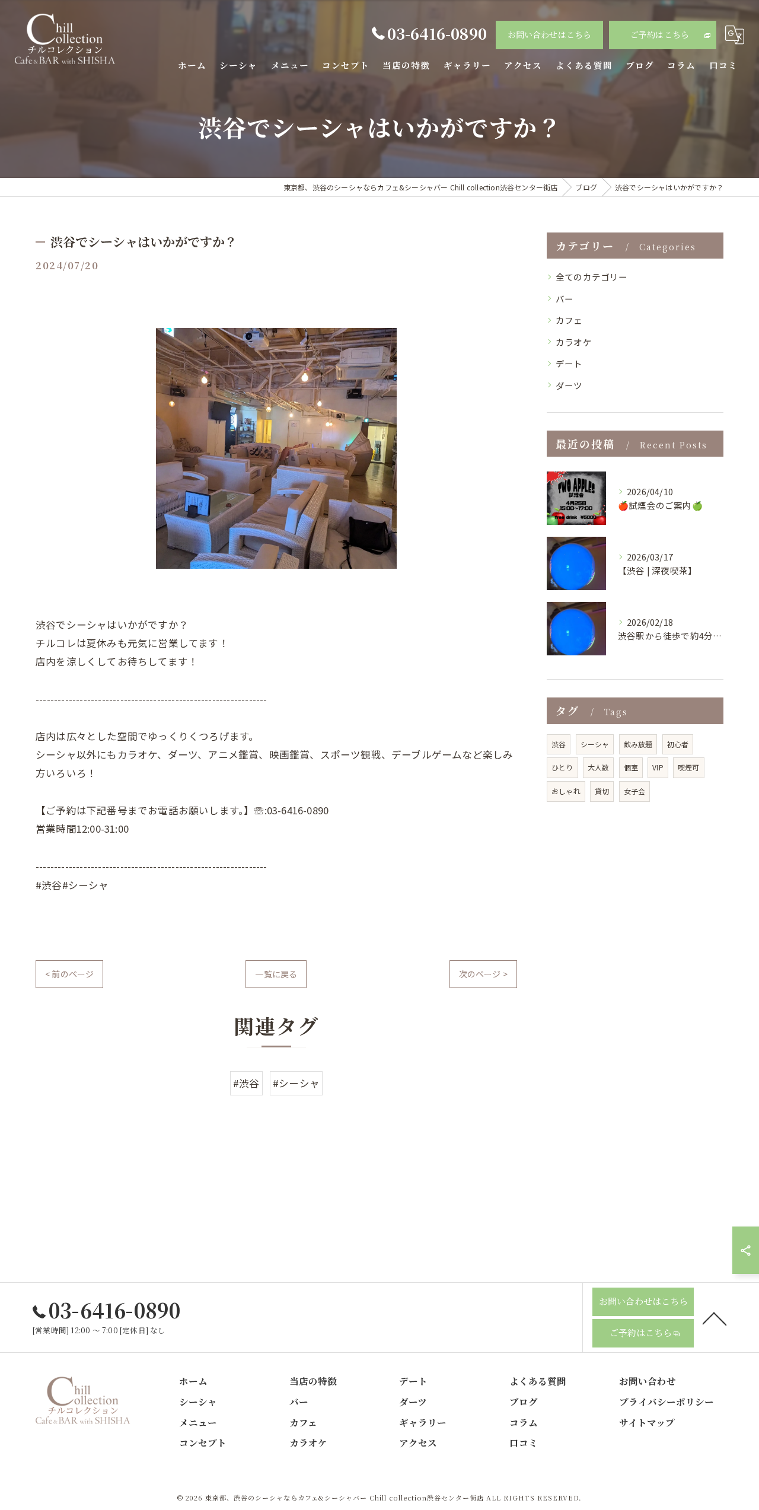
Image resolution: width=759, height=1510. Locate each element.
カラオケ (574, 342)
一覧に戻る (276, 974)
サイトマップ (647, 1422)
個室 (631, 767)
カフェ (569, 320)
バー (564, 298)
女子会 (635, 791)
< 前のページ (69, 974)
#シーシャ (296, 1083)
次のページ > (483, 974)
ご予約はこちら (659, 34)
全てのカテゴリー (592, 276)
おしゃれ (566, 791)
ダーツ (569, 385)
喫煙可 (689, 767)
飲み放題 (638, 744)
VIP (658, 767)
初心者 (678, 744)
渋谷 (558, 744)
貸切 (602, 791)
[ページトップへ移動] (714, 1318)
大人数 (599, 767)
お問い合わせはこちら (550, 34)
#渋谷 (246, 1083)
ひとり (562, 767)
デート (569, 363)
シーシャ (595, 744)
